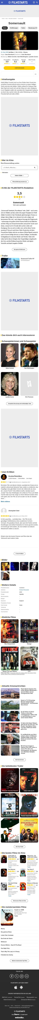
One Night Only (5, 948)
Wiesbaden (5, 172)
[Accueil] (17, 2)
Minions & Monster (32, 883)
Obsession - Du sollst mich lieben (32, 856)
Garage (29, 644)
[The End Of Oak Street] (4, 886)
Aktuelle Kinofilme (13, 18)
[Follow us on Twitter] (17, 976)
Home (3, 18)
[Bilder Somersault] (5, 566)
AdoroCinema (8, 999)
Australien (21, 587)
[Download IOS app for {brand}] (16, 987)
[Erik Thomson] (29, 384)
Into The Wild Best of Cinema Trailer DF (10, 816)
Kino (7, 18)
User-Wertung (15, 59)
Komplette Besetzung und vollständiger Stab (19, 403)
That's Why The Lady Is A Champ (10, 951)
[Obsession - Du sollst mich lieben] (23, 859)
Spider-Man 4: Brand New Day (12, 856)
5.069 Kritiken (21, 478)
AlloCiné (4, 997)
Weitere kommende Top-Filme (19, 960)
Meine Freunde (32, 59)
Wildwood (4, 941)
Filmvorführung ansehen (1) (19, 181)
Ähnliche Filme (9, 617)
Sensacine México (26, 999)
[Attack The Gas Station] (10, 658)
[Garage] (29, 631)
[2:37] (29, 658)
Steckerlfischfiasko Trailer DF (29, 841)
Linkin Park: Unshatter (7, 935)
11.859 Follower (13, 478)
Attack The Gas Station (10, 671)
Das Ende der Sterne (6, 938)
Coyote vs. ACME (19, 910)
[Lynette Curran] (10, 384)
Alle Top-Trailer (19, 846)
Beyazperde (30, 997)
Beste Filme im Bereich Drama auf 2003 (14, 674)
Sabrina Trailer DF (10, 841)
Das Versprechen (10, 644)
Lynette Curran (33, 56)
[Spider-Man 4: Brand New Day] (4, 859)
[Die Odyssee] (4, 873)
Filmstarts (23, 59)
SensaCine (17, 997)
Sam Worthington (22, 56)
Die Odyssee (11, 869)
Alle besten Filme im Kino (19, 900)
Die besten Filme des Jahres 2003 (18, 673)
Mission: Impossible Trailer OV (29, 816)
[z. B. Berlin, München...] (34, 167)
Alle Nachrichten (19, 759)
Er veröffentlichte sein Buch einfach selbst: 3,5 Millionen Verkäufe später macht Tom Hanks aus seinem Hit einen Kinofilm (29, 737)
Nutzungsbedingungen (27, 1005)
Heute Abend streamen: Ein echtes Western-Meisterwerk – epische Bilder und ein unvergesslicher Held (29, 691)
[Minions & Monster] (23, 886)
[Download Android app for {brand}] (22, 987)
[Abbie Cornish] (10, 355)
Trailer (5, 256)
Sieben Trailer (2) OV (29, 790)
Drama (26, 52)
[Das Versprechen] (10, 631)
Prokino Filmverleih (24, 590)
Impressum (17, 1005)
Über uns (7, 1005)
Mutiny (3, 928)
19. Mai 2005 (5, 52)
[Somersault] (19, 40)
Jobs (12, 1005)
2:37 (29, 671)
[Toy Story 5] (23, 873)
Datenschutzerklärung (14, 1007)
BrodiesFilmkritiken (15, 476)
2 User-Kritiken (19, 553)
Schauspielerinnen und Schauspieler (19, 341)
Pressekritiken (7, 59)
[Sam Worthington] (29, 355)
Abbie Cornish (12, 56)
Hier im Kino (8, 160)
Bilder (4, 560)
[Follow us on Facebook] (12, 976)
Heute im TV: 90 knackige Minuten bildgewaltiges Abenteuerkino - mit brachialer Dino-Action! (29, 702)
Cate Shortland (9, 54)
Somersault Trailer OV (27, 258)
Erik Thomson (29, 397)
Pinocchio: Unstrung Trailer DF (10, 790)
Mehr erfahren (5, 501)
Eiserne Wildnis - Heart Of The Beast (11, 945)
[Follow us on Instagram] (22, 976)
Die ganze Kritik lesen (19, 249)
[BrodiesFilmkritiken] (4, 477)
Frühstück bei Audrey (7, 955)
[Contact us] (27, 976)
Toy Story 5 (30, 869)
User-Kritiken (8, 472)
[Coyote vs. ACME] (7, 917)
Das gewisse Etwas (6, 932)
